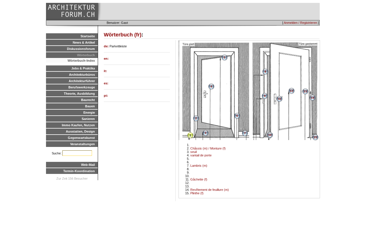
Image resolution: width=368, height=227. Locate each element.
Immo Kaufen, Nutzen (78, 125)
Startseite (87, 36)
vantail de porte (201, 155)
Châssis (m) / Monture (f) (208, 148)
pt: (106, 95)
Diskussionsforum (81, 49)
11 (279, 98)
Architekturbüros (82, 74)
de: (107, 46)
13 (305, 91)
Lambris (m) (198, 165)
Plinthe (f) (197, 193)
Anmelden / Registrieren (300, 22)
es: (106, 83)
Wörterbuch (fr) (122, 35)
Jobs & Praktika (83, 68)
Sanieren (88, 119)
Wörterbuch (86, 55)
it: (105, 71)
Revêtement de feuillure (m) (209, 189)
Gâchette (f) (198, 179)
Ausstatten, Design (80, 131)
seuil (193, 152)
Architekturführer (82, 81)
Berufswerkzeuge (81, 87)
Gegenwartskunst (81, 137)
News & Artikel (84, 42)
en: (106, 58)
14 (312, 97)
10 (270, 135)
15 (315, 137)
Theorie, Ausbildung (79, 93)
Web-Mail (88, 164)
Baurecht (88, 100)
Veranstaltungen (82, 144)
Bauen (90, 106)
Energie (89, 112)
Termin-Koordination (79, 171)
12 (291, 90)
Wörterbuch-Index (81, 60)
